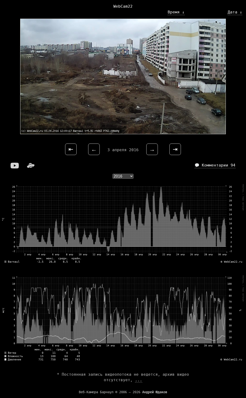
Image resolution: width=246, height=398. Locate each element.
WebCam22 (123, 6)
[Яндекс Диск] (31, 167)
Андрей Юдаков (154, 392)
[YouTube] (15, 167)
